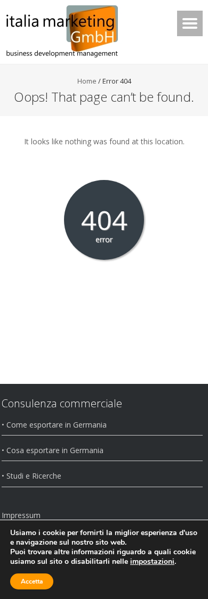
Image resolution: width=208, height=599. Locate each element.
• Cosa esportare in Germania (52, 450)
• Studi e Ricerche (31, 476)
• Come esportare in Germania (54, 425)
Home (87, 81)
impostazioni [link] (152, 561)
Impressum (21, 515)
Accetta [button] (32, 581)
